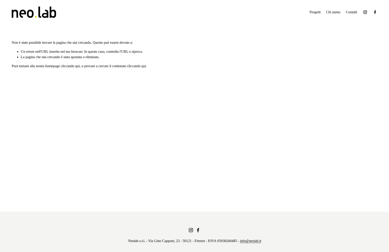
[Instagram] (365, 12)
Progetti (315, 12)
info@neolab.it (250, 241)
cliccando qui (70, 66)
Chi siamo (333, 12)
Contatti (351, 12)
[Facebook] (375, 12)
